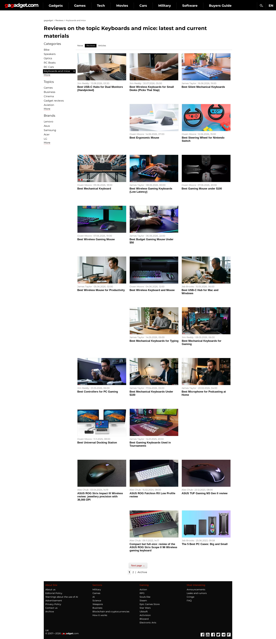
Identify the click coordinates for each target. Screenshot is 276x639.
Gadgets (56, 6)
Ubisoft (144, 611)
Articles (102, 45)
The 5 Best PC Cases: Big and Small (205, 544)
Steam (143, 600)
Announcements (196, 589)
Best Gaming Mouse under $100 (202, 188)
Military (164, 6)
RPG (142, 593)
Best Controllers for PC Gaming (97, 391)
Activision (145, 615)
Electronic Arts (148, 622)
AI (93, 596)
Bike (47, 49)
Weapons (97, 604)
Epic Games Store (150, 604)
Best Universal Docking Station (97, 442)
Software (190, 6)
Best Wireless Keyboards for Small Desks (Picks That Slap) (152, 88)
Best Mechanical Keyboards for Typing (154, 340)
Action (143, 589)
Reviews (59, 20)
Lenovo (48, 121)
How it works (99, 615)
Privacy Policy (53, 604)
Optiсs (48, 58)
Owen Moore (137, 134)
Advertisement (53, 600)
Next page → (138, 565)
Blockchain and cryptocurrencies (110, 611)
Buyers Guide (220, 6)
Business (49, 92)
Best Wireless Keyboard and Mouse (152, 290)
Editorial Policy (53, 593)
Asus (47, 125)
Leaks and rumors (197, 593)
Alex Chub (82, 490)
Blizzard (144, 618)
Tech (101, 6)
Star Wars (145, 607)
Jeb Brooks (188, 286)
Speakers (50, 54)
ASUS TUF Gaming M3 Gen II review (204, 493)
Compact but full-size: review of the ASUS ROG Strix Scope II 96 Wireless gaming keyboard (153, 547)
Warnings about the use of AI (61, 596)
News (80, 45)
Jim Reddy (83, 83)
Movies (122, 6)
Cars (143, 6)
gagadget (48, 20)
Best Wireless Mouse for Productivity (101, 290)
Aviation (49, 104)
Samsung (50, 130)
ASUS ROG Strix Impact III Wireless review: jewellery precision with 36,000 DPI (100, 496)
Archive (142, 572)
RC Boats (50, 62)
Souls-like (145, 596)
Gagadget (21, 4)
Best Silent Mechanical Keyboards (203, 86)
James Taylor (189, 83)
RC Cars (49, 66)
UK (47, 630)
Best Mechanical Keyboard (94, 188)
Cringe (190, 596)
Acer (47, 134)
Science (96, 600)
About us (50, 589)
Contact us (51, 607)
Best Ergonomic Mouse (144, 137)
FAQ (189, 600)
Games (80, 6)
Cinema (49, 96)
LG (45, 138)
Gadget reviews (54, 100)
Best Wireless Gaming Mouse (96, 239)
